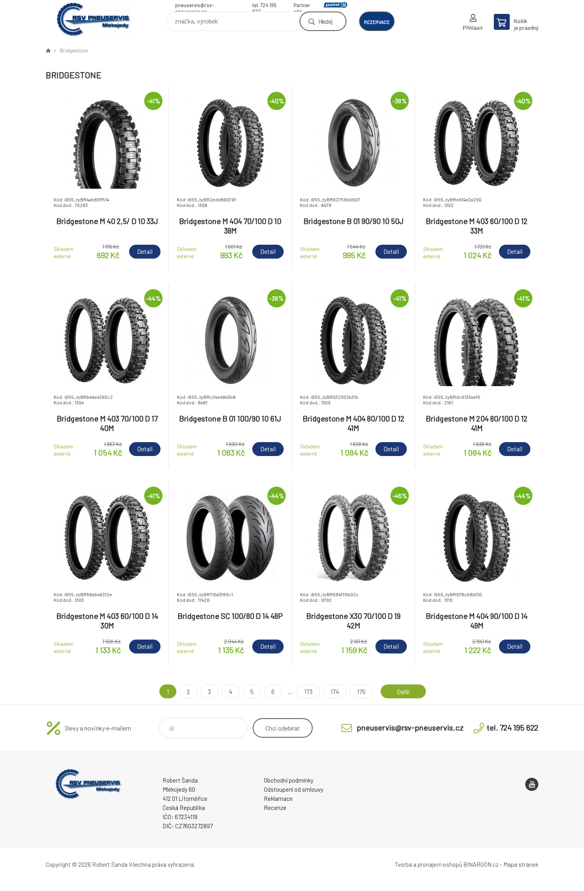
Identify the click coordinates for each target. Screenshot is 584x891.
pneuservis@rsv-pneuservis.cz (194, 6)
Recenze (275, 807)
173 (308, 691)
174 (335, 691)
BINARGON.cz (481, 864)
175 (361, 691)
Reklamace (278, 798)
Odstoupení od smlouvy (293, 789)
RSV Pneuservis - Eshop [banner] (93, 18)
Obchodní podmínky (288, 780)
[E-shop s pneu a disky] (48, 50)
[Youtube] (531, 784)
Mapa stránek (520, 864)
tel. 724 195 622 (264, 6)
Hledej (325, 21)
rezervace (377, 22)
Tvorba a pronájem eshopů (428, 864)
